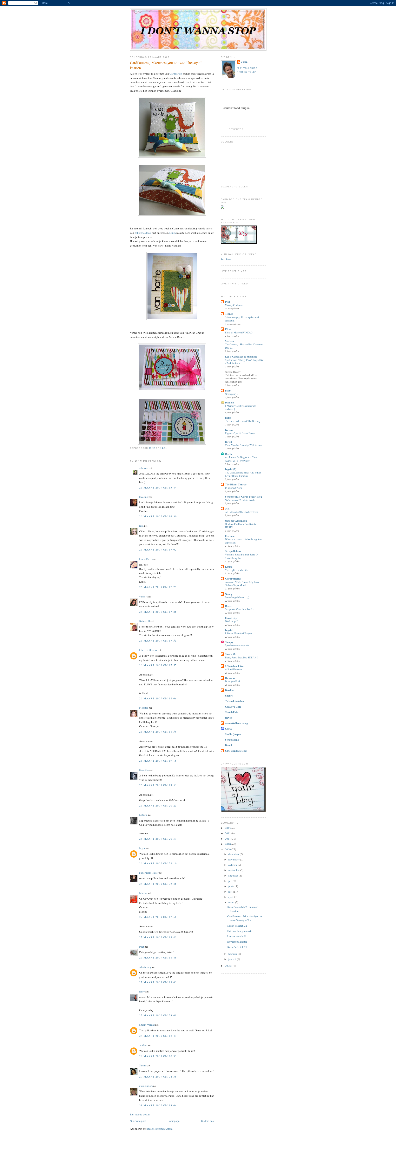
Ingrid (228, 630)
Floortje (143, 708)
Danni (228, 745)
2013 (228, 828)
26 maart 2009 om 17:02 (158, 549)
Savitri (143, 1065)
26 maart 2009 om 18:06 (158, 698)
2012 (228, 833)
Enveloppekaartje (237, 941)
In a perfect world (233, 487)
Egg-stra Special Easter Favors (240, 433)
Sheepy (229, 642)
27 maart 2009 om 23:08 (158, 1015)
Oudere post (207, 1121)
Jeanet (229, 314)
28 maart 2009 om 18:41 (158, 1036)
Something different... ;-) (237, 597)
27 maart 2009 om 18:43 (158, 937)
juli (230, 881)
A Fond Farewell (233, 669)
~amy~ (143, 596)
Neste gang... (231, 393)
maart (231, 902)
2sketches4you (143, 233)
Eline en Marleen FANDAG (238, 332)
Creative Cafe (233, 706)
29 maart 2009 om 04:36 (158, 1076)
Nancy (228, 594)
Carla (228, 729)
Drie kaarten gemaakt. (239, 931)
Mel (227, 508)
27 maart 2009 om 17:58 (158, 917)
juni (230, 886)
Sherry (229, 695)
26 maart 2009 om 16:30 (158, 516)
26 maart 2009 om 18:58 (158, 731)
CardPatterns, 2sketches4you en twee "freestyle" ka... (245, 918)
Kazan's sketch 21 (237, 947)
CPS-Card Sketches (236, 751)
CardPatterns (233, 578)
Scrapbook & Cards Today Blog (243, 496)
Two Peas (226, 259)
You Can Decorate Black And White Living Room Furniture (243, 474)
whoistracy (145, 967)
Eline (228, 329)
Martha (143, 893)
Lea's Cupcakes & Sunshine (241, 356)
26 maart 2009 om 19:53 (158, 785)
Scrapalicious (233, 551)
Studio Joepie (233, 734)
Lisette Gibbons (148, 650)
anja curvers (146, 1086)
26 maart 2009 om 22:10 (158, 863)
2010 (228, 844)
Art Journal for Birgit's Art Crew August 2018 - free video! (241, 459)
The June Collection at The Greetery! (243, 421)
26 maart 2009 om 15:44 (158, 487)
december (234, 854)
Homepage (173, 1121)
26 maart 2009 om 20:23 (158, 805)
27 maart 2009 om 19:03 (158, 982)
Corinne (230, 536)
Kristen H (144, 621)
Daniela (229, 402)
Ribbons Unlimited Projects (238, 633)
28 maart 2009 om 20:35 (158, 1056)
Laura (172, 233)
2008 (228, 966)
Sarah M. (230, 654)
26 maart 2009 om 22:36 (158, 884)
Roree (228, 606)
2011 (228, 838)
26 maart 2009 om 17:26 (158, 612)
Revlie (228, 454)
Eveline (143, 497)
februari (233, 954)
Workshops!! (231, 621)
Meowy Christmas (234, 305)
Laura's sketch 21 (236, 936)
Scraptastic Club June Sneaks (239, 609)
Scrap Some (232, 739)
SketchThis (231, 712)
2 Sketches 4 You (234, 666)
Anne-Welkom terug (236, 723)
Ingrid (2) (230, 469)
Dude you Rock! (233, 681)
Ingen (142, 848)
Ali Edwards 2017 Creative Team (241, 511)
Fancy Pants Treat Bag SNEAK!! (241, 657)
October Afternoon (236, 520)
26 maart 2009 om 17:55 (158, 640)
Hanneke (230, 678)
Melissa (229, 341)
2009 (228, 849)
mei (230, 891)
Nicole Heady (233, 372)
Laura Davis (146, 559)
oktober (233, 865)
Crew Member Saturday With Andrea (243, 445)
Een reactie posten (140, 1114)
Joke (244, 62)
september (234, 870)
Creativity (231, 618)
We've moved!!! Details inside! (240, 499)
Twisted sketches (234, 701)
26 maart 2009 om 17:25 (158, 587)
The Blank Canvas (235, 484)
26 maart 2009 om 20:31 (158, 838)
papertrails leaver (148, 872)
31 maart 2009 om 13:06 (158, 1105)
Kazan (229, 430)
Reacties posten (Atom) (160, 1128)
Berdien (229, 690)
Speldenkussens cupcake (237, 645)
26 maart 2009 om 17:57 (158, 665)
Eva (141, 525)
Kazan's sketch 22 (237, 925)
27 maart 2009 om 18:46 (158, 957)
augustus (233, 875)
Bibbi (228, 390)
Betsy (228, 418)
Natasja (143, 815)
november (234, 859)
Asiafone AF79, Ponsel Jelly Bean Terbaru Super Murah (242, 583)
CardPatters (176, 73)
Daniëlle (144, 770)
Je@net (143, 1045)
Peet (141, 946)
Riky (142, 991)
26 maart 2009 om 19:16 (158, 760)
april (231, 897)
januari (232, 959)
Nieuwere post (138, 1121)
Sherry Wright (147, 1024)
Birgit (228, 442)
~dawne (143, 468)
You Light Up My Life (236, 570)
